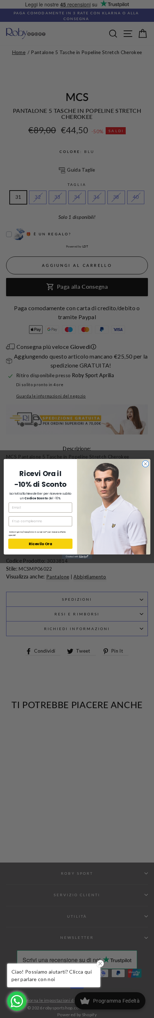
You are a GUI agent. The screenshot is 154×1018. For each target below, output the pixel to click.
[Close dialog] (145, 464)
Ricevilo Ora (40, 544)
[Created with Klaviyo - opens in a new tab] (77, 556)
